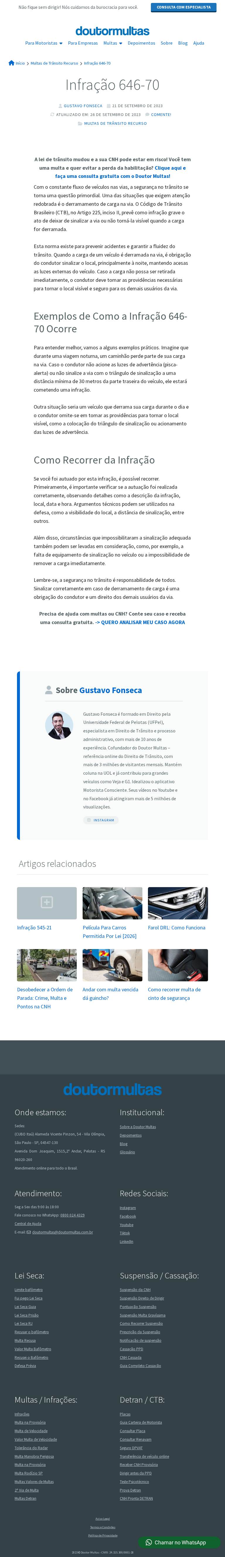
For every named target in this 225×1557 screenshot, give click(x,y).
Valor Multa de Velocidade (36, 1439)
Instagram (104, 820)
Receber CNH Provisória (139, 1464)
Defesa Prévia (25, 1365)
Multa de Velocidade (31, 1430)
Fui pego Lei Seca (28, 1298)
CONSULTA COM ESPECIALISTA (184, 7)
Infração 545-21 (34, 927)
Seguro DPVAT (131, 1447)
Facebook (128, 1216)
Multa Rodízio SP (29, 1473)
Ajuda (198, 43)
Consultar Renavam (135, 1439)
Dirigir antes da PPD (136, 1473)
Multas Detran (25, 1498)
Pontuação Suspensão (138, 1306)
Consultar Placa (132, 1430)
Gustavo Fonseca (83, 105)
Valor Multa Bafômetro (33, 1349)
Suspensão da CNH (135, 1289)
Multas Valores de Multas (34, 1481)
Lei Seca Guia (25, 1306)
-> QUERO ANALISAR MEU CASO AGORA (140, 622)
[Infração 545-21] (47, 918)
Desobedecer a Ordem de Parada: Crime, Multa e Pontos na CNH (45, 998)
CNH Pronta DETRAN (136, 1498)
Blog (183, 43)
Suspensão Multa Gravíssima (143, 1315)
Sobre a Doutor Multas (138, 1126)
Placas (125, 1414)
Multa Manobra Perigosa (34, 1456)
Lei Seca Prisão (27, 1315)
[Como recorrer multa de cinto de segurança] (178, 981)
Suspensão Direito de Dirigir (142, 1298)
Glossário (127, 1152)
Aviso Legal (103, 1519)
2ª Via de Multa (27, 1490)
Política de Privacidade (102, 1535)
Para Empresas (83, 43)
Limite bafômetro (29, 1289)
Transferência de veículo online (144, 1456)
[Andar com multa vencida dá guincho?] (112, 981)
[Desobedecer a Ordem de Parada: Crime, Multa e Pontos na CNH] (47, 980)
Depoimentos (141, 43)
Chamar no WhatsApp (180, 1542)
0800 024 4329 (72, 1215)
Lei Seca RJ (24, 1323)
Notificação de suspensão (140, 1340)
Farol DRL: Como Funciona (176, 927)
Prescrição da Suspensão (140, 1331)
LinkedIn (126, 1241)
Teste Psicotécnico (134, 1481)
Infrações (22, 1414)
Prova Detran (130, 1490)
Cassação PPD (131, 1349)
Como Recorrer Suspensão (141, 1323)
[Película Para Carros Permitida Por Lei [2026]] (112, 918)
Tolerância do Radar (31, 1447)
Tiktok (125, 1233)
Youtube (126, 1224)
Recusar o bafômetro (32, 1331)
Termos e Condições (102, 1527)
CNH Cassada (131, 1357)
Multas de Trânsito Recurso (115, 123)
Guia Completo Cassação (140, 1365)
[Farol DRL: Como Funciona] (178, 918)
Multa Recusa (25, 1340)
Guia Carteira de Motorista (141, 1422)
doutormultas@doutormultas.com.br (62, 1232)
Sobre (167, 43)
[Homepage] (112, 31)
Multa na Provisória (30, 1422)
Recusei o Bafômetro (31, 1357)
